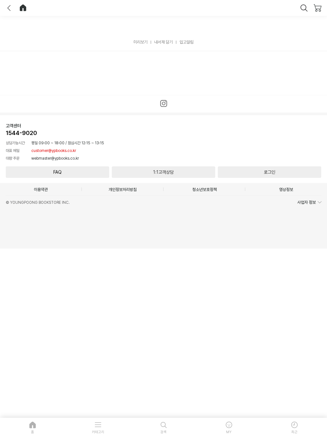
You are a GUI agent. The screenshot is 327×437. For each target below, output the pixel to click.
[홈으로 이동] (23, 8)
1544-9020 (21, 133)
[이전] (9, 8)
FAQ (57, 172)
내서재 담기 (163, 42)
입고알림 (186, 42)
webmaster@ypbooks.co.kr (55, 158)
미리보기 (140, 42)
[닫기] (304, 8)
